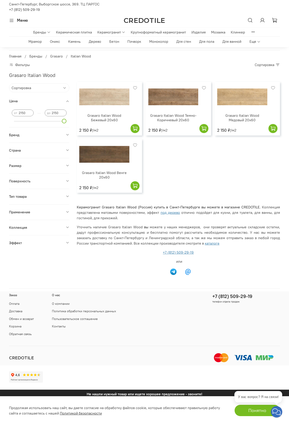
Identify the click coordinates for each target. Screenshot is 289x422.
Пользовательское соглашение (75, 319)
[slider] (64, 121)
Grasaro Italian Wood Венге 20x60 (104, 174)
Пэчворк (134, 41)
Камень (74, 41)
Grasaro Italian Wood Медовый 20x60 (242, 117)
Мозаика (218, 32)
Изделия (198, 32)
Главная (15, 56)
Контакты (59, 326)
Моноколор (158, 41)
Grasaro (56, 56)
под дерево (170, 212)
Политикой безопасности (81, 413)
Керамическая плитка (74, 32)
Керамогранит (109, 32)
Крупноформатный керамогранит (158, 32)
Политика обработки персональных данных (84, 311)
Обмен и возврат (21, 319)
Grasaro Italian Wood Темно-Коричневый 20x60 (173, 117)
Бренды (39, 32)
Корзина (15, 326)
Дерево (95, 41)
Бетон (114, 41)
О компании (61, 304)
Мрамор (35, 41)
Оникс (55, 41)
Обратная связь (20, 334)
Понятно (257, 410)
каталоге (212, 243)
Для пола (206, 41)
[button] (276, 411)
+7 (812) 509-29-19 (24, 9)
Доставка (15, 311)
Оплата (14, 304)
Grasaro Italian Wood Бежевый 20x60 (104, 117)
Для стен (183, 41)
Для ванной (231, 41)
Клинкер (238, 32)
